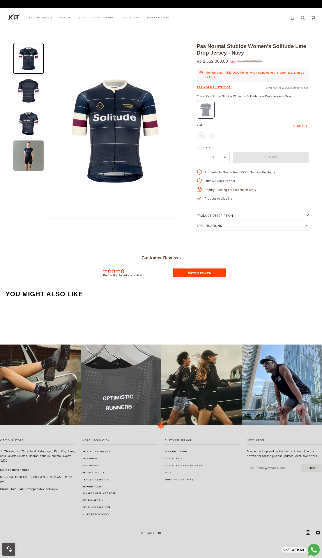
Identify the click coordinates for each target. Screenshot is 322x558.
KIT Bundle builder (96, 507)
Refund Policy (93, 486)
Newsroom (90, 465)
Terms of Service (95, 479)
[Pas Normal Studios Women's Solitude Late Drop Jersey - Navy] (206, 110)
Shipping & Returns (179, 479)
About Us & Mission (96, 451)
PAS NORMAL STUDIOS (214, 87)
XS (201, 135)
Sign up (299, 72)
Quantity (204, 147)
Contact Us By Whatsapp (183, 465)
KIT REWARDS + (92, 500)
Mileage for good (95, 514)
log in (213, 77)
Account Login (176, 451)
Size (200, 124)
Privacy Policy (93, 472)
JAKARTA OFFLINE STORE (99, 493)
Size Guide (89, 458)
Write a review (199, 273)
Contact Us (173, 458)
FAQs (168, 472)
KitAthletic (152, 533)
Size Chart (299, 126)
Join (311, 468)
